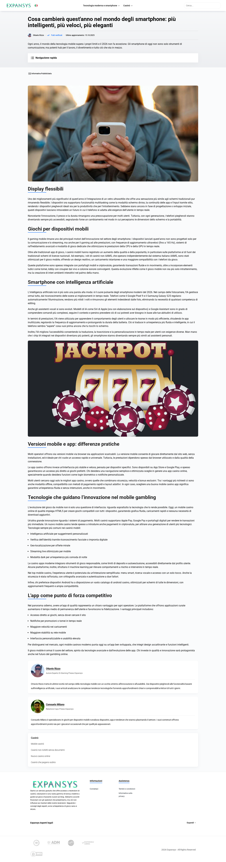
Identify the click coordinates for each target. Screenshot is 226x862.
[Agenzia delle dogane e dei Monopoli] (54, 843)
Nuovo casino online (40, 756)
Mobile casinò (37, 744)
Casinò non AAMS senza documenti (48, 750)
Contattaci (94, 789)
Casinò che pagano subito (43, 762)
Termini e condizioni (127, 789)
